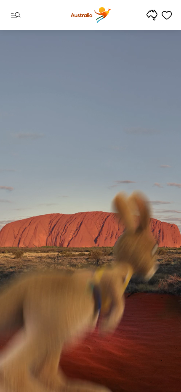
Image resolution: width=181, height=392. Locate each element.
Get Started (91, 362)
